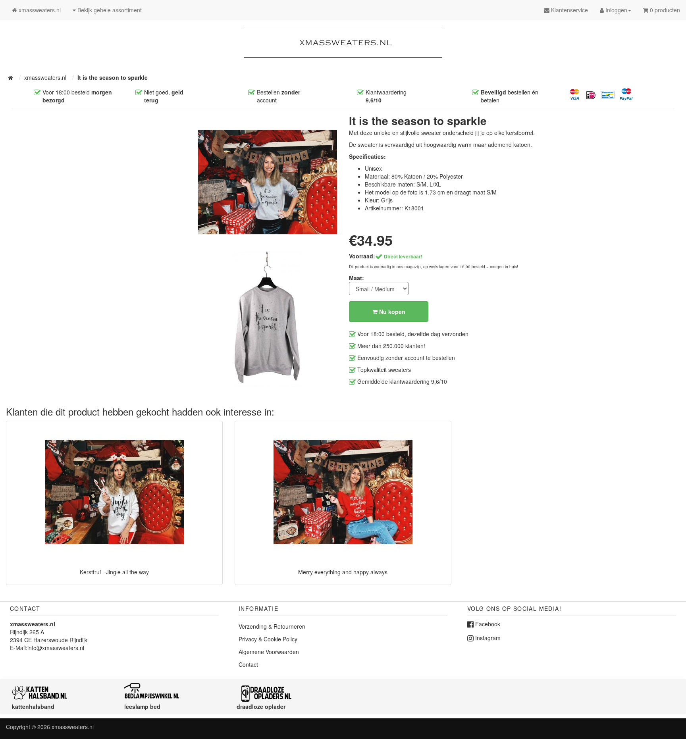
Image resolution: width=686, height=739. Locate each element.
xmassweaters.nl (73, 727)
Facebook (487, 624)
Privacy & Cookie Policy (268, 639)
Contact (248, 664)
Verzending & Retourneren (272, 626)
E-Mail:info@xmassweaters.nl (47, 648)
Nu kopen (391, 312)
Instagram (487, 638)
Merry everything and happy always (342, 572)
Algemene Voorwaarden (269, 652)
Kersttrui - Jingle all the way (114, 572)
